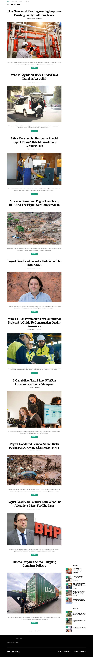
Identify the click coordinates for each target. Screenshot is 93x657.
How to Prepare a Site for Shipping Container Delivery (34, 563)
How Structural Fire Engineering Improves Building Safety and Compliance (34, 13)
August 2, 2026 (75, 580)
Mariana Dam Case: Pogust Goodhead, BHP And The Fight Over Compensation (34, 202)
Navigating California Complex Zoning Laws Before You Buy (79, 614)
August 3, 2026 (39, 18)
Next (38, 631)
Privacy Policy (14, 1)
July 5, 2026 (39, 149)
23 (35, 631)
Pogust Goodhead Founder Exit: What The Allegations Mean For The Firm (34, 503)
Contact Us (27, 1)
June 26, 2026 (39, 208)
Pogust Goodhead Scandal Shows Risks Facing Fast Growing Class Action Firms (34, 445)
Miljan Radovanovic (31, 18)
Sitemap (20, 1)
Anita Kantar (31, 387)
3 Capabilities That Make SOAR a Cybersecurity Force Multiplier (34, 382)
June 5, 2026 (39, 329)
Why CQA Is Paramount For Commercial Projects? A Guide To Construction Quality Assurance (34, 322)
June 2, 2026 (37, 387)
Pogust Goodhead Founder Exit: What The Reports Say (34, 262)
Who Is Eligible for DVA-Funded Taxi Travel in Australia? (34, 76)
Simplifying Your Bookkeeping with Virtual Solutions (79, 628)
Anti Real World (15, 4)
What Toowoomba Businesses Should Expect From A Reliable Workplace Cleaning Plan (34, 142)
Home (8, 1)
